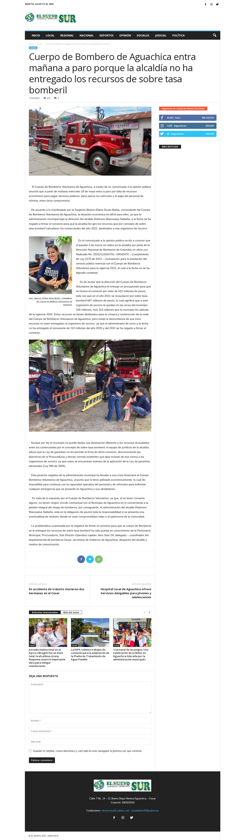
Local (50, 35)
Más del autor (71, 612)
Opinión (125, 35)
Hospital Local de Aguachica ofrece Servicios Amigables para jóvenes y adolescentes (126, 593)
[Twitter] (217, 4)
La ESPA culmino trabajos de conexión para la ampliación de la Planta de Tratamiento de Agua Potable (90, 654)
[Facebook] (205, 4)
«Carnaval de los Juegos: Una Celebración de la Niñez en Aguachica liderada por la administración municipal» (130, 654)
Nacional (87, 35)
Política (178, 35)
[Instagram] (211, 4)
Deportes (107, 35)
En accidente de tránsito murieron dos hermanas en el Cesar (56, 591)
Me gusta (208, 117)
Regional (67, 35)
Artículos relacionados (45, 612)
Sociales (143, 35)
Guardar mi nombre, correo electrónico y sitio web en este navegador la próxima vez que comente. (87, 751)
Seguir (210, 125)
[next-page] (149, 612)
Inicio (36, 35)
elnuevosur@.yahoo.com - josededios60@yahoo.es (130, 810)
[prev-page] (145, 612)
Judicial (161, 35)
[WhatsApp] (99, 559)
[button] (214, 35)
